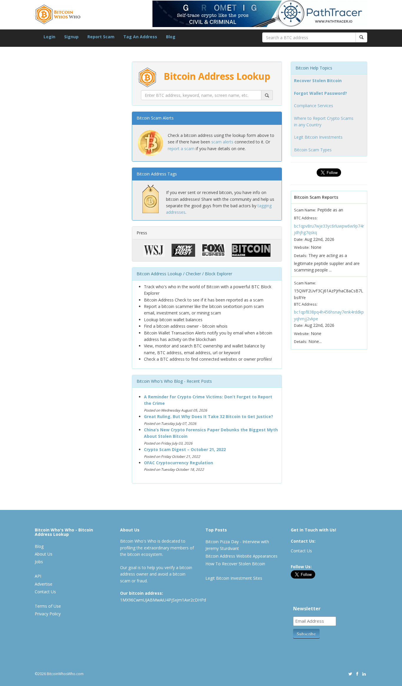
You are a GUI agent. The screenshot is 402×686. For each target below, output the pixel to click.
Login (49, 36)
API (38, 576)
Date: (298, 239)
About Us (43, 554)
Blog (170, 36)
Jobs (39, 561)
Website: (302, 247)
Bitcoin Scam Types (313, 150)
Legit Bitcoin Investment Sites (233, 578)
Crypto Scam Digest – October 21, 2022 (185, 449)
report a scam (181, 148)
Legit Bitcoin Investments (318, 137)
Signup (71, 36)
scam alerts (222, 142)
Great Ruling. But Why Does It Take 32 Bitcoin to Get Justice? (208, 416)
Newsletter (306, 608)
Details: (300, 255)
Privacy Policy (48, 614)
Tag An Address (140, 36)
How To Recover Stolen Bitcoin (235, 563)
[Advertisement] (79, 341)
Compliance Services (313, 105)
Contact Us (45, 591)
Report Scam (100, 36)
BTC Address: (306, 218)
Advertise (43, 584)
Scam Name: (305, 210)
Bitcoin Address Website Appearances (241, 556)
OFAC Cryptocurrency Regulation (178, 462)
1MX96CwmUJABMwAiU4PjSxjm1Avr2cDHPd (163, 600)
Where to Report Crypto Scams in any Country (323, 121)
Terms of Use (48, 606)
